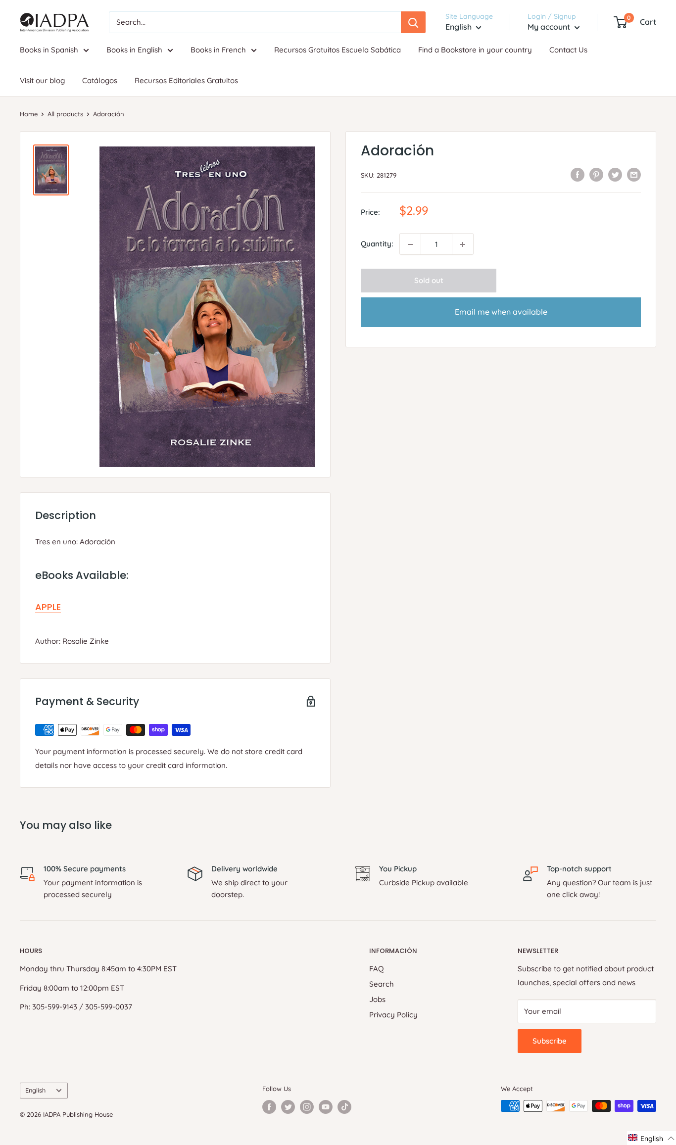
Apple (48, 607)
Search (381, 984)
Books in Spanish (49, 49)
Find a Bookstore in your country (475, 49)
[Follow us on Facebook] (269, 1107)
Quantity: (377, 244)
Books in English (134, 49)
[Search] (413, 22)
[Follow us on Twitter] (288, 1107)
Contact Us (568, 49)
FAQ (376, 968)
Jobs (377, 999)
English (35, 1090)
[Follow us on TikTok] (344, 1107)
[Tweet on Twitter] (615, 174)
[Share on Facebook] (577, 174)
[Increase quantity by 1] (462, 244)
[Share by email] (634, 174)
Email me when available (501, 312)
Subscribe (549, 1041)
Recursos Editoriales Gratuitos (186, 80)
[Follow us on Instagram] (307, 1107)
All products (65, 114)
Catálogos (99, 80)
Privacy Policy (393, 1014)
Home (29, 114)
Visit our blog (42, 80)
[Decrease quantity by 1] (410, 244)
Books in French (218, 49)
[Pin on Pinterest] (596, 174)
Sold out (428, 281)
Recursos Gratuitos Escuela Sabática (337, 49)
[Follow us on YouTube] (326, 1107)
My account (550, 27)
